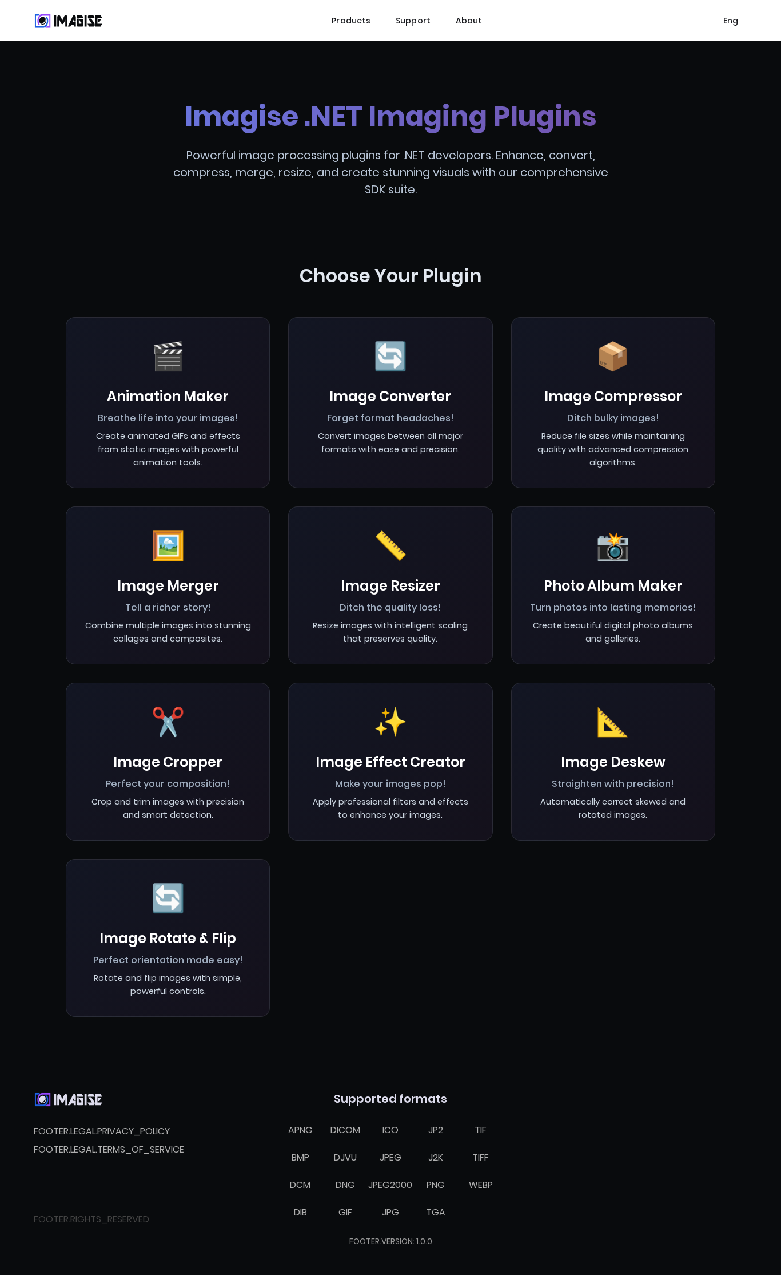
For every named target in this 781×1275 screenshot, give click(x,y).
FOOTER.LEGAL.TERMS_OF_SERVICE (109, 1149)
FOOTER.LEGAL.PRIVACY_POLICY (102, 1131)
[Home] (68, 20)
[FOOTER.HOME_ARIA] (68, 1099)
